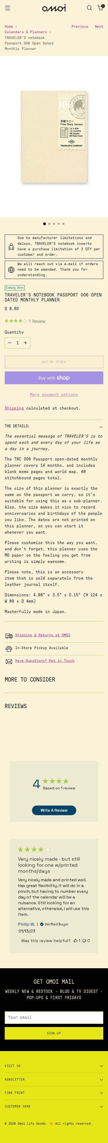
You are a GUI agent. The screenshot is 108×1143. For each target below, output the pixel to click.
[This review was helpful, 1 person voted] (75, 940)
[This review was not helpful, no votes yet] (84, 940)
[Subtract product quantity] (9, 343)
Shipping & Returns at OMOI (42, 635)
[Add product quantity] (25, 343)
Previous (80, 26)
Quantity (14, 332)
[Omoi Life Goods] (54, 7)
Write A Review (54, 810)
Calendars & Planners (26, 32)
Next (99, 26)
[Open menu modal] (7, 8)
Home (9, 26)
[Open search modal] (89, 8)
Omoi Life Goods (32, 1123)
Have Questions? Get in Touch (44, 661)
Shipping (14, 408)
